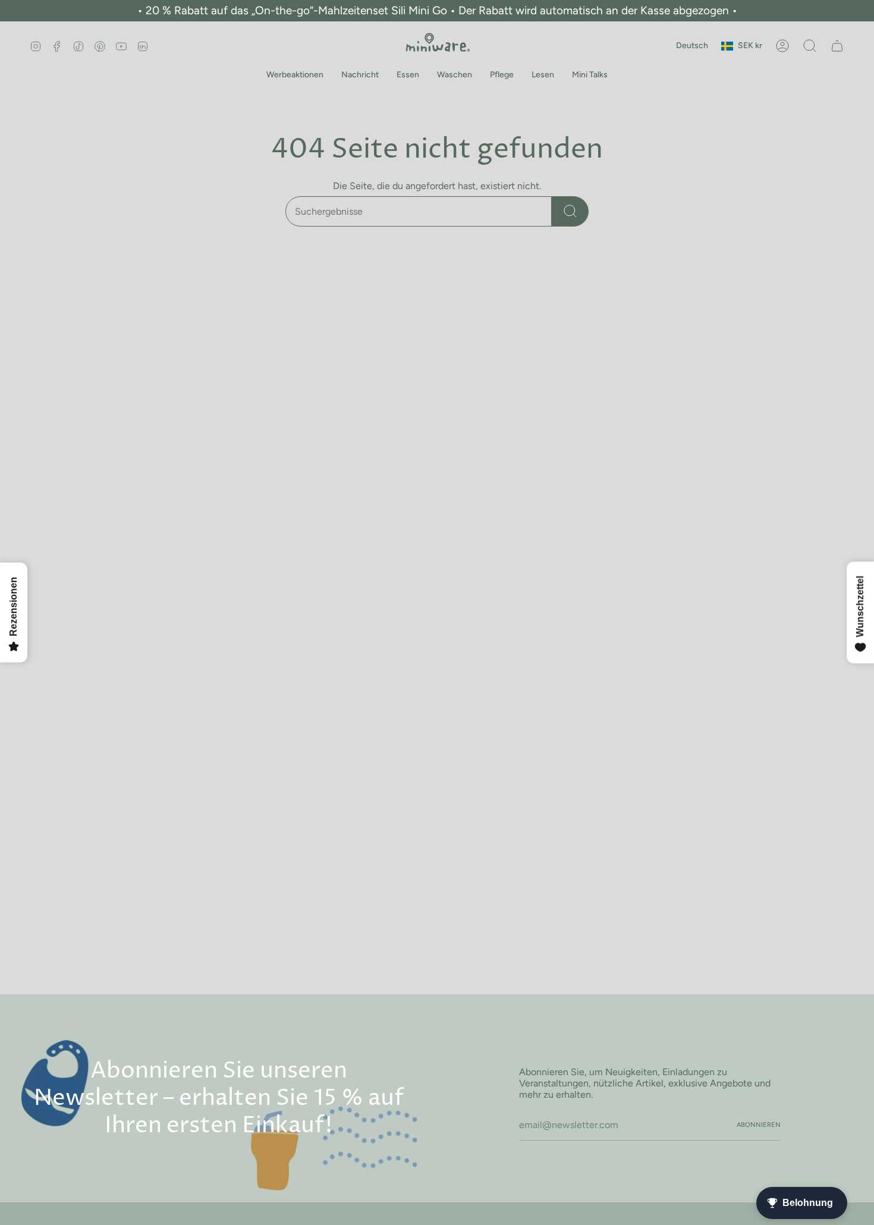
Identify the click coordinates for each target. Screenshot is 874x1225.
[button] (294, 75)
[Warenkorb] (837, 46)
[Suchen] (570, 211)
